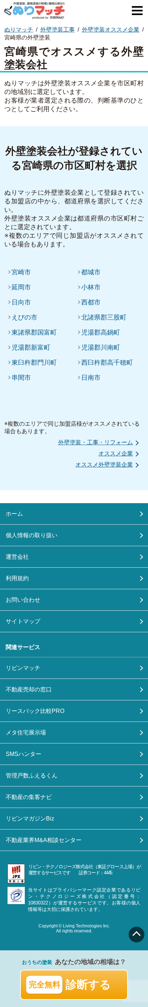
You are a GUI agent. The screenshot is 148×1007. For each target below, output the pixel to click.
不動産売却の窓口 (29, 689)
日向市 (21, 302)
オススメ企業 (115, 453)
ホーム (14, 514)
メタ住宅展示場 (26, 732)
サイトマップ (23, 621)
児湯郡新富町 (30, 347)
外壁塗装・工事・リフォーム (95, 442)
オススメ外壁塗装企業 (104, 465)
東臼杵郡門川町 (34, 362)
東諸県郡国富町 (34, 332)
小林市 (91, 287)
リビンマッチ (23, 668)
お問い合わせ (23, 600)
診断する (70, 984)
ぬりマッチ (18, 30)
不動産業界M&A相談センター (44, 840)
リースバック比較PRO (35, 711)
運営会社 (17, 557)
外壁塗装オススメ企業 (110, 30)
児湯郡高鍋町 (100, 332)
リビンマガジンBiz (30, 818)
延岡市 (21, 287)
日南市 (91, 377)
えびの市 (24, 317)
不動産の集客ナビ (29, 797)
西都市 (91, 302)
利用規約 (17, 578)
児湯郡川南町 (100, 347)
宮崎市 (21, 272)
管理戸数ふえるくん (31, 775)
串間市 (21, 377)
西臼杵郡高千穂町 (107, 362)
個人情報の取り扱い (31, 535)
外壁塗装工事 (57, 30)
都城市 (91, 272)
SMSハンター (23, 754)
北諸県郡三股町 (103, 317)
